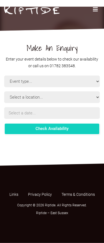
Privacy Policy (40, 194)
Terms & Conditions (78, 194)
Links (13, 194)
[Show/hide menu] (95, 9)
